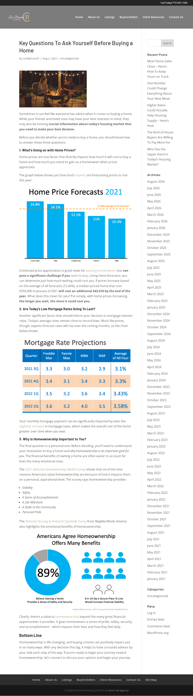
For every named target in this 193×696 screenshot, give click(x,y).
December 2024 (158, 314)
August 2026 (156, 181)
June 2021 (154, 546)
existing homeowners (101, 270)
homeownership (67, 617)
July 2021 (153, 539)
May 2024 (154, 360)
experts (80, 175)
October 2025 (156, 248)
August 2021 (156, 532)
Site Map (151, 680)
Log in (151, 613)
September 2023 (159, 407)
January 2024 (156, 380)
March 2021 (155, 566)
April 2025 (154, 287)
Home (79, 17)
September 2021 (159, 526)
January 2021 (156, 579)
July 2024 (153, 347)
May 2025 (154, 281)
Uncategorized (69, 58)
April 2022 (154, 479)
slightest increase (31, 426)
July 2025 (153, 268)
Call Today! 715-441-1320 (174, 3)
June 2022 (154, 466)
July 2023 (153, 420)
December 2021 (158, 506)
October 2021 (156, 519)
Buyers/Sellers (128, 17)
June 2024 (154, 354)
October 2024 (156, 327)
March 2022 (155, 486)
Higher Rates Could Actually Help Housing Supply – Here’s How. (158, 115)
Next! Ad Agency (118, 690)
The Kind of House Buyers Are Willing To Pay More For (160, 137)
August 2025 (156, 261)
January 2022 (156, 499)
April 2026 (154, 208)
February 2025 (157, 301)
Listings (110, 17)
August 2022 (156, 453)
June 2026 (154, 195)
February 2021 (157, 572)
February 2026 (157, 221)
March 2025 (155, 294)
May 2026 (154, 201)
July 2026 (153, 188)
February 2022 (157, 493)
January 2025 (156, 307)
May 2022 (154, 473)
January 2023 (156, 446)
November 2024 (158, 320)
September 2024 (159, 334)
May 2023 (154, 426)
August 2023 (156, 413)
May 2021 (154, 552)
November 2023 (158, 393)
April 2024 (154, 367)
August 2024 (156, 340)
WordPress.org (158, 633)
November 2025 (158, 241)
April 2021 (154, 559)
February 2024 (157, 374)
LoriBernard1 (31, 58)
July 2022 (153, 459)
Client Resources (153, 17)
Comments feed (158, 626)
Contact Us (176, 17)
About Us (94, 17)
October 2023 (156, 400)
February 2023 (157, 440)
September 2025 (159, 254)
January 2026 (156, 228)
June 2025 (154, 274)
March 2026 (155, 215)
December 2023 (158, 387)
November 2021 (158, 513)
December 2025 (158, 235)
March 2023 (155, 433)
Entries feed (155, 619)
